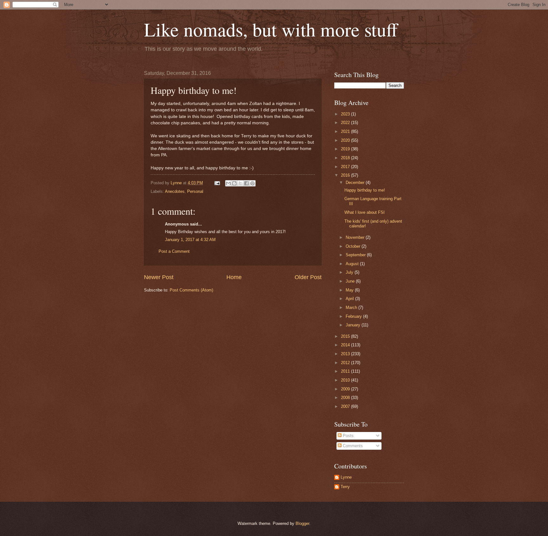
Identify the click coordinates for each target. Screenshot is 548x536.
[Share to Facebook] (246, 183)
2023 (346, 114)
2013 (346, 353)
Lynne (346, 477)
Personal (195, 191)
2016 (346, 175)
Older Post (308, 277)
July (350, 272)
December (356, 182)
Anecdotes (175, 191)
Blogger (302, 523)
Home (234, 277)
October (354, 246)
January (354, 325)
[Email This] (228, 183)
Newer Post (158, 277)
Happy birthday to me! (364, 190)
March (352, 307)
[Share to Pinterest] (252, 183)
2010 (346, 380)
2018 (346, 157)
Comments (352, 445)
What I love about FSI (364, 212)
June (351, 281)
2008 (346, 397)
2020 (346, 140)
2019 (346, 149)
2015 (346, 336)
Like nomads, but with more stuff (271, 29)
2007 (346, 406)
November (356, 237)
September (356, 254)
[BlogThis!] (234, 183)
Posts (348, 435)
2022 (346, 122)
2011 (346, 371)
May (350, 290)
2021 (346, 131)
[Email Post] (216, 182)
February (354, 316)
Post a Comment (174, 251)
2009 (346, 389)
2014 (346, 345)
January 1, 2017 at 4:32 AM (190, 239)
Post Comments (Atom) (191, 290)
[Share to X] (240, 183)
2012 (346, 362)
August (353, 263)
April (350, 298)
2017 (346, 166)
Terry (345, 486)
